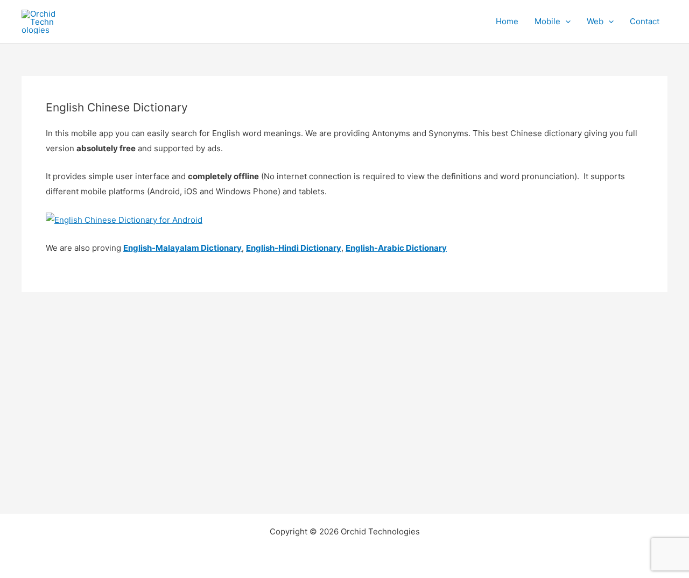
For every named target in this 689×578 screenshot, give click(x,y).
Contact (644, 21)
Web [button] (595, 21)
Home (507, 21)
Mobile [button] (547, 21)
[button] (565, 21)
